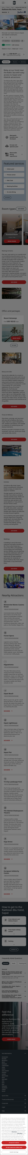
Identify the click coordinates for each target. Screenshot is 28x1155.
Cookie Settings (14, 1152)
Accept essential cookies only (14, 1147)
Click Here (14, 1131)
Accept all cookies (14, 1142)
